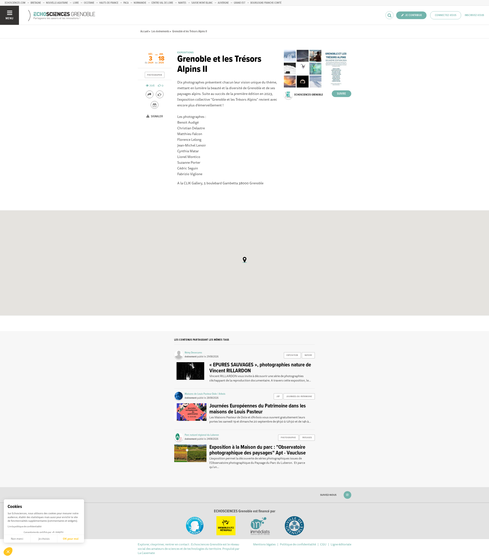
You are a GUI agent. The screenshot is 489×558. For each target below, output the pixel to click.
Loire (76, 3)
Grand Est (239, 3)
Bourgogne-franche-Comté (265, 3)
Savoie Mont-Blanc (202, 3)
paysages (307, 437)
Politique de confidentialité (298, 544)
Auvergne (223, 3)
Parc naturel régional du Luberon (202, 435)
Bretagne (36, 3)
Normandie (140, 3)
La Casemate (146, 552)
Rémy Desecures (193, 352)
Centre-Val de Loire (162, 3)
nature (308, 355)
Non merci (17, 539)
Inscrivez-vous (474, 15)
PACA (126, 3)
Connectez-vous (446, 15)
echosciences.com (15, 3)
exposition (292, 355)
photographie (154, 75)
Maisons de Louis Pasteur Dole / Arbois (205, 394)
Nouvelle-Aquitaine (57, 3)
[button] (8, 551)
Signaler (156, 116)
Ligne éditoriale (341, 544)
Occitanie (89, 3)
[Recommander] (160, 94)
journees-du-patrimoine (299, 396)
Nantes (182, 3)
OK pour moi (71, 539)
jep (278, 396)
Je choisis (43, 539)
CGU (323, 544)
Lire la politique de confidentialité (24, 526)
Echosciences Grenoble (308, 94)
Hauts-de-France (108, 3)
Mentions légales (264, 544)
